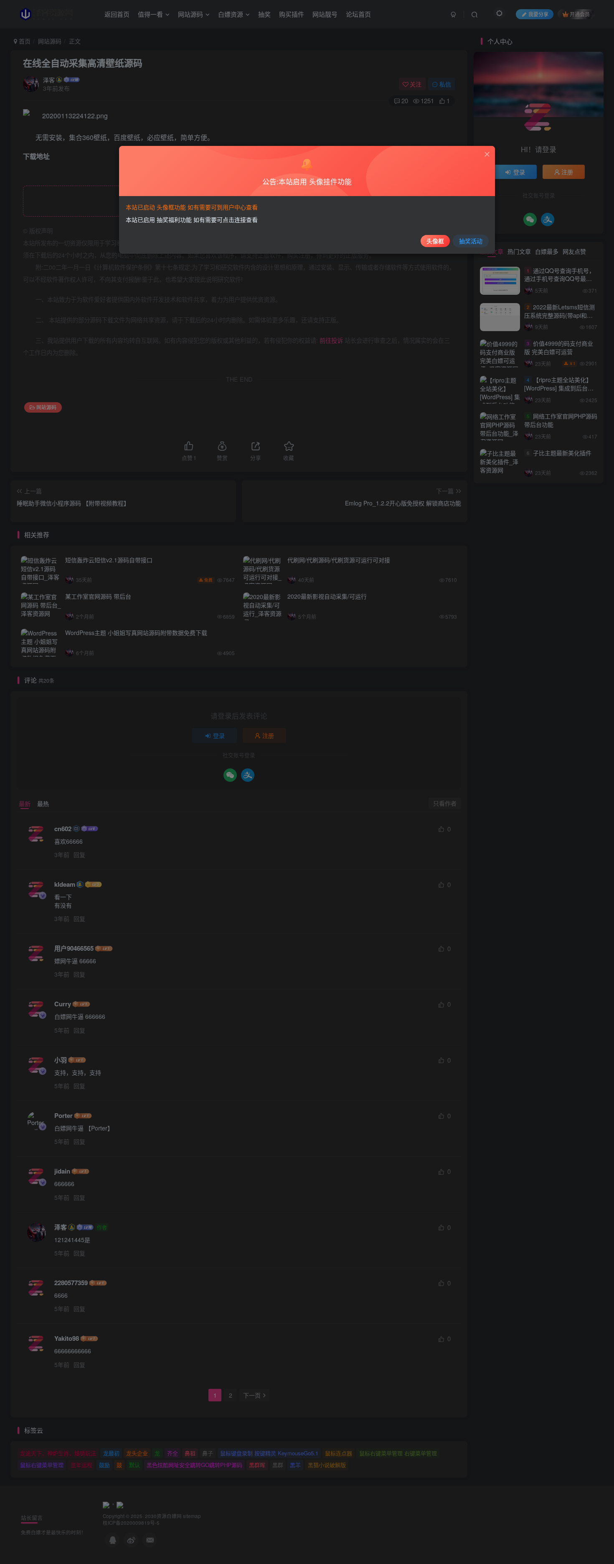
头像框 (435, 241)
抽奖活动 (470, 241)
